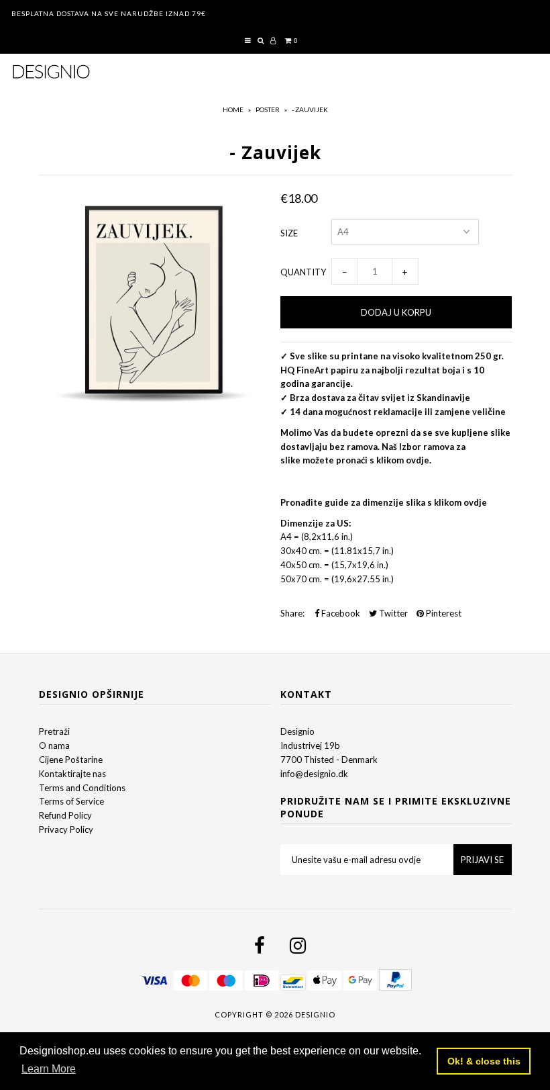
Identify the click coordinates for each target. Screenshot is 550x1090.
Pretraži (54, 731)
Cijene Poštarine (71, 759)
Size (289, 233)
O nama (54, 745)
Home (233, 109)
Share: (292, 613)
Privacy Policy (66, 829)
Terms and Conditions (82, 787)
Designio (297, 731)
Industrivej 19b (310, 745)
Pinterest (442, 613)
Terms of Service (71, 801)
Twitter (392, 613)
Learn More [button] (48, 1069)
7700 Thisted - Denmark (329, 759)
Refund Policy (65, 815)
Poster (268, 109)
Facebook (339, 613)
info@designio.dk (314, 773)
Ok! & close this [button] (483, 1061)
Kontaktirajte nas (72, 773)
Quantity (303, 272)
